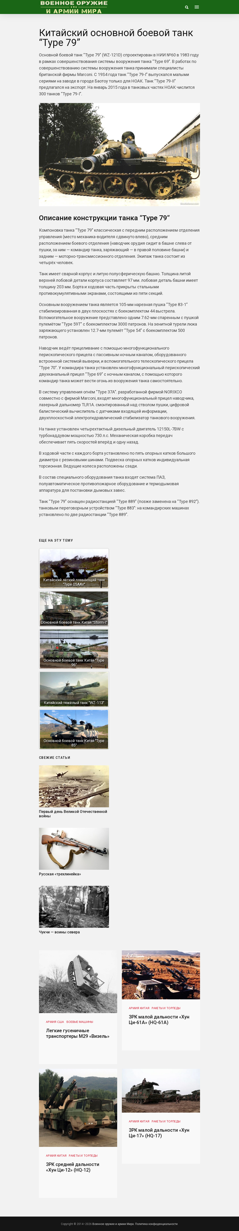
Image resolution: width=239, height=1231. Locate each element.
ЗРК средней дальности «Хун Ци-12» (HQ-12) (72, 1167)
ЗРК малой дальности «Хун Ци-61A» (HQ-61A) (159, 1019)
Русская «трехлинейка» (60, 874)
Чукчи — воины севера (59, 932)
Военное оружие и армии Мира (113, 1224)
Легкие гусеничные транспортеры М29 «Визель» (77, 1033)
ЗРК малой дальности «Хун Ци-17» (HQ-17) (159, 1132)
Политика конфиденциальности (156, 1224)
